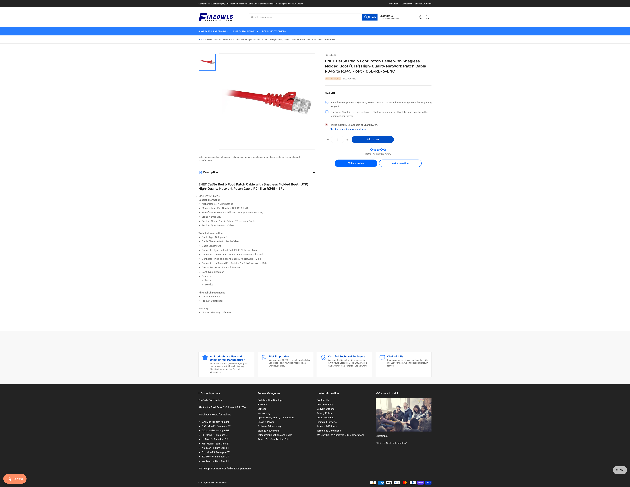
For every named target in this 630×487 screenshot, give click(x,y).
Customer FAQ (325, 404)
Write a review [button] (356, 163)
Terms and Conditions (329, 430)
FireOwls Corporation (216, 482)
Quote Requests (325, 417)
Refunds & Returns (327, 426)
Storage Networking (268, 430)
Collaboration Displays (270, 400)
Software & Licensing (269, 426)
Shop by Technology (244, 31)
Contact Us (407, 3)
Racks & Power (266, 422)
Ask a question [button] (400, 163)
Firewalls (262, 404)
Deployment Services (274, 31)
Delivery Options (326, 408)
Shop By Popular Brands (212, 31)
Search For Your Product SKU (274, 439)
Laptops (262, 408)
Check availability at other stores (348, 129)
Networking (264, 413)
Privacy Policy (324, 413)
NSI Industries (331, 55)
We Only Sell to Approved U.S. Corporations (340, 434)
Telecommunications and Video (275, 434)
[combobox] (313, 17)
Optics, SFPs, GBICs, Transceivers (276, 417)
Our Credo (393, 3)
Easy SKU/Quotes (423, 3)
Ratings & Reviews (327, 422)
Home (201, 39)
